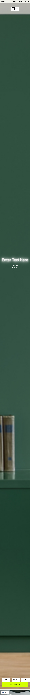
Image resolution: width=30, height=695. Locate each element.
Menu (14, 1)
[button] (19, 1)
